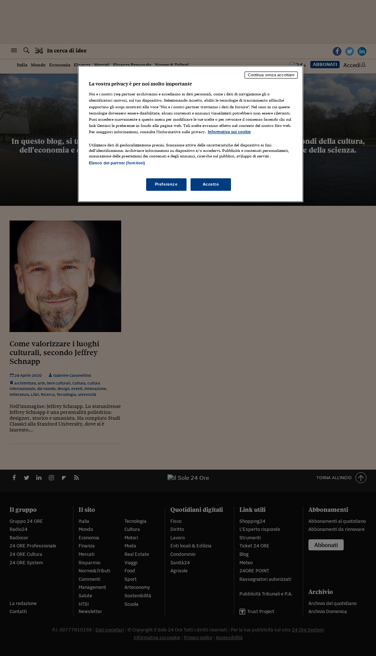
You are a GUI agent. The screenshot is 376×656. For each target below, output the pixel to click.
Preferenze (166, 184)
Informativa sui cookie (229, 132)
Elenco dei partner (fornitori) (117, 163)
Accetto (211, 184)
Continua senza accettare (271, 75)
